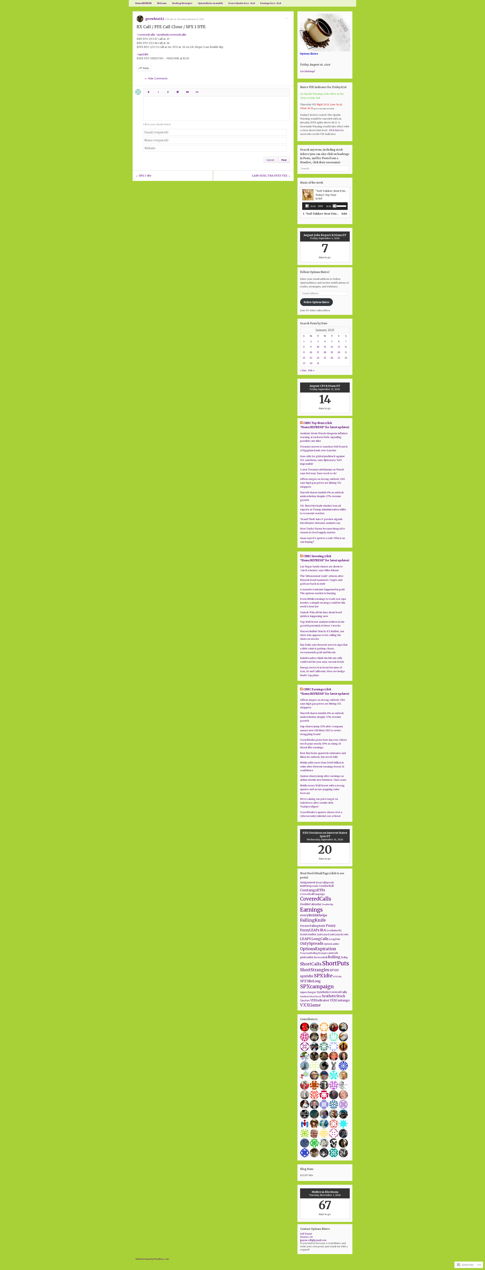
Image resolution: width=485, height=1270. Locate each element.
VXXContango (340, 1000)
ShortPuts (335, 963)
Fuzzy (331, 926)
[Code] (197, 91)
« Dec (303, 370)
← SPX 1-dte (143, 175)
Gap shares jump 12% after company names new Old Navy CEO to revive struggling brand (321, 730)
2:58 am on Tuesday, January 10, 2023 (184, 19)
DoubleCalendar (311, 904)
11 (325, 346)
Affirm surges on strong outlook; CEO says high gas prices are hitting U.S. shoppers (322, 483)
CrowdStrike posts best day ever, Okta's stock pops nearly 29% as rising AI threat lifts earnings (323, 743)
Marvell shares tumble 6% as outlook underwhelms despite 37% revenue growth (322, 496)
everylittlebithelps (313, 915)
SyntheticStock (333, 996)
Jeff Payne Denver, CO (306, 1235)
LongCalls (320, 939)
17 (318, 352)
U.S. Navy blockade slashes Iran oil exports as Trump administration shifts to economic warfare (323, 509)
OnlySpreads (311, 943)
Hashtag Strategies (182, 3)
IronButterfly (334, 930)
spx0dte (306, 976)
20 (338, 352)
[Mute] (334, 206)
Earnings (311, 909)
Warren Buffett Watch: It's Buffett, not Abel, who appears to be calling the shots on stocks (322, 635)
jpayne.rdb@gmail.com (313, 1240)
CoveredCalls (315, 899)
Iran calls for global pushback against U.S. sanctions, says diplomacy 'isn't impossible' (322, 460)
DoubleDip (327, 904)
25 (325, 357)
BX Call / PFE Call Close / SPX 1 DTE (171, 26)
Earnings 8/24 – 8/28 (270, 3)
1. (321, 213)
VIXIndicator (319, 1000)
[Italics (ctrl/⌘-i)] (158, 91)
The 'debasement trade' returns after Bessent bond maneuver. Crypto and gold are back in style (321, 580)
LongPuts (334, 939)
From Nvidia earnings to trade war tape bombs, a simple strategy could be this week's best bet (323, 602)
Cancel (270, 160)
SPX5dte (337, 976)
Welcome (162, 3)
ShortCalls (311, 964)
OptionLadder (331, 944)
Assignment (307, 882)
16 (311, 352)
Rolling (334, 957)
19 (332, 352)
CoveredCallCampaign (312, 894)
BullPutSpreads (309, 885)
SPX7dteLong (310, 981)
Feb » (311, 370)
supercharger (308, 992)
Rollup (344, 957)
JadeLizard (323, 934)
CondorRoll (326, 886)
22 (304, 357)
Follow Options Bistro (316, 302)
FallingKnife (313, 920)
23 (311, 357)
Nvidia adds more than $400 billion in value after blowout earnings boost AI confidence (322, 766)
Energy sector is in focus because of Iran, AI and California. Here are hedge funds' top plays (322, 671)
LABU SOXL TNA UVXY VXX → (271, 175)
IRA (323, 930)
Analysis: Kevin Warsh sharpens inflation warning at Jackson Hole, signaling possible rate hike (323, 437)
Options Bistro (309, 54)
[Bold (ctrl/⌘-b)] (148, 91)
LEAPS (305, 939)
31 (318, 363)
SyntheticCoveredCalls (332, 992)
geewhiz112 (155, 19)
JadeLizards (336, 934)
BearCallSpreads (325, 882)
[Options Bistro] (325, 32)
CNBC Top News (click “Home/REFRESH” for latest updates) (324, 425)
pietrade (333, 953)
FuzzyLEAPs (309, 930)
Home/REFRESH (143, 3)
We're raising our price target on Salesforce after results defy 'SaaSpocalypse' (319, 803)
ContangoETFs (312, 890)
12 (332, 346)
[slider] (341, 205)
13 (339, 346)
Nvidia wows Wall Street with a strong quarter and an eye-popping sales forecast (322, 789)
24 (318, 357)
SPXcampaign (317, 987)
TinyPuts (305, 1000)
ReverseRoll (320, 957)
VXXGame (310, 1005)
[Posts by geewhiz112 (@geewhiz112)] (140, 20)
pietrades (306, 957)
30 (311, 363)
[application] (324, 206)
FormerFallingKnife (312, 925)
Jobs (346, 934)
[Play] (307, 206)
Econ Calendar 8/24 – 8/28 (241, 3)
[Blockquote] (187, 91)
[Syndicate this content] (301, 423)
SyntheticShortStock (310, 996)
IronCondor (308, 934)
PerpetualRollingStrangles (314, 953)
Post (284, 160)
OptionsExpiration (318, 948)
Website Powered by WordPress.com (152, 1259)
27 (339, 357)
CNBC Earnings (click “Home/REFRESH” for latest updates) (324, 691)
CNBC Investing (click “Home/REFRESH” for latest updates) (324, 558)
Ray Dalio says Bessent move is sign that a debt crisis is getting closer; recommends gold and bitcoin (324, 648)
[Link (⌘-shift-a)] (168, 91)
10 (318, 346)
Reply (146, 68)
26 (331, 357)
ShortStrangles (314, 969)
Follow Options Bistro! (314, 272)
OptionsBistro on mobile (210, 3)
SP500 (334, 970)
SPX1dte (323, 976)
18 (325, 352)
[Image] (177, 91)
